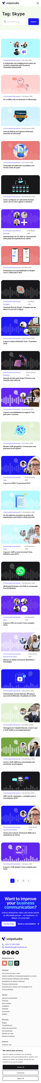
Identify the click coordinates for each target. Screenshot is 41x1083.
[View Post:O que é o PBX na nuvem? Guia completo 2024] (20, 605)
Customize (20, 1073)
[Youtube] (17, 952)
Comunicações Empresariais (11, 60)
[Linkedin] (4, 952)
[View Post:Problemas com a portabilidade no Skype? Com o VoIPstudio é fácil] (20, 255)
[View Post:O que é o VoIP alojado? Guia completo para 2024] (20, 852)
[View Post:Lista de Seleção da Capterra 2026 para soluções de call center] (20, 116)
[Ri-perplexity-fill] (16, 963)
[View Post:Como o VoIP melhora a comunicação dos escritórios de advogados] (20, 747)
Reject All (20, 1078)
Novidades (6, 233)
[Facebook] (8, 952)
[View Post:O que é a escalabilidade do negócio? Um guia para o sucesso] (20, 397)
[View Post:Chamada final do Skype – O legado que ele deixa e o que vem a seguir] (20, 289)
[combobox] (14, 21)
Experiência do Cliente (10, 657)
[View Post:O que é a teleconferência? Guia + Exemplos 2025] (20, 326)
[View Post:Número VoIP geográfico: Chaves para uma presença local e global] (20, 431)
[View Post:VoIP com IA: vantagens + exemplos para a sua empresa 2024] (20, 781)
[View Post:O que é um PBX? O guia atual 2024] (20, 465)
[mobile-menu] (37, 3)
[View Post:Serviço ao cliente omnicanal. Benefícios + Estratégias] (20, 642)
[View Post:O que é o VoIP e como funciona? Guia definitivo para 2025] (20, 534)
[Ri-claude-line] (4, 963)
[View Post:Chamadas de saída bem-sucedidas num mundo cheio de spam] (20, 150)
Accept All (20, 1067)
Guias (5, 480)
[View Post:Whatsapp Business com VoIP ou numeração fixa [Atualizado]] (20, 571)
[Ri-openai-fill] (10, 963)
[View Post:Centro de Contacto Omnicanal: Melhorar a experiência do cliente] (20, 815)
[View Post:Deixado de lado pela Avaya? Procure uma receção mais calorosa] (20, 360)
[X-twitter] (13, 952)
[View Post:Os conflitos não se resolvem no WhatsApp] (20, 84)
